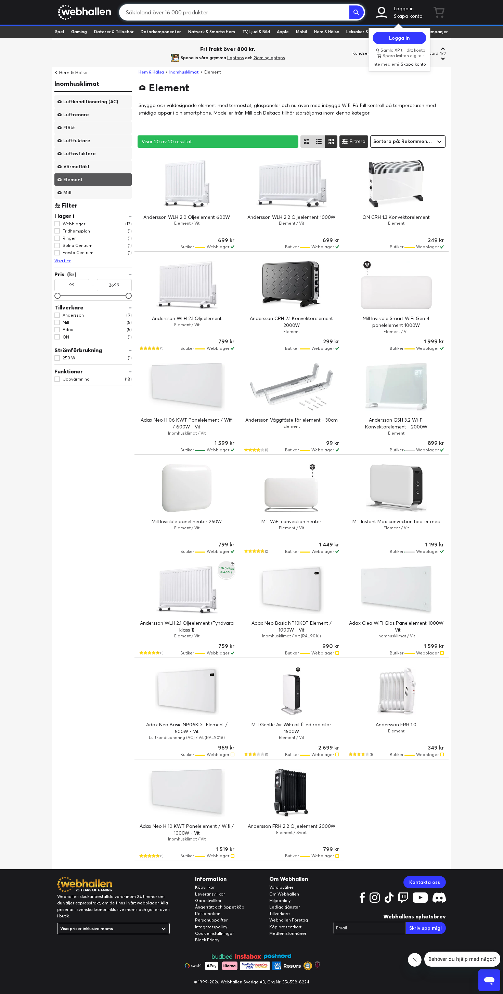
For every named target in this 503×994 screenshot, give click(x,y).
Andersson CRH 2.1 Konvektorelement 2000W (291, 321)
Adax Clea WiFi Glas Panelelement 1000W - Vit (396, 626)
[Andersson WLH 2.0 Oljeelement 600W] (186, 184)
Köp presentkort (285, 926)
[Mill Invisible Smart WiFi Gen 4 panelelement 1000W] (396, 285)
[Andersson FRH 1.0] (396, 691)
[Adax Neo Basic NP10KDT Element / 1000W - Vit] (291, 590)
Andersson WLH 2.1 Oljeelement (187, 318)
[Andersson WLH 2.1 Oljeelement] (186, 285)
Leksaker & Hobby (364, 31)
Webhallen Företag (288, 920)
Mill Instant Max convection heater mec (396, 521)
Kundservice (364, 53)
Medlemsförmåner (287, 933)
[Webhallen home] (83, 12)
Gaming (79, 31)
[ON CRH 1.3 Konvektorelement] (396, 184)
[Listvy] (306, 141)
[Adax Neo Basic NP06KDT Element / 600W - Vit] (186, 691)
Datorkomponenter (161, 31)
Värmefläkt (76, 166)
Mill (67, 192)
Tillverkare (279, 913)
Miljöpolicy (280, 900)
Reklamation (207, 913)
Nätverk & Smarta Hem (211, 31)
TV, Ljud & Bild (256, 31)
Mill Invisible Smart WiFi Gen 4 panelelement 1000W (396, 321)
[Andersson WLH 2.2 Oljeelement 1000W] (291, 184)
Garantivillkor (208, 900)
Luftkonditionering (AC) (90, 101)
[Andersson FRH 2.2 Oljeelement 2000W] (291, 793)
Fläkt (69, 127)
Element (72, 179)
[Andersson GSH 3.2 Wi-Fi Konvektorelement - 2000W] (396, 387)
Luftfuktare (76, 140)
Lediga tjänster (284, 907)
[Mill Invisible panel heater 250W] (186, 488)
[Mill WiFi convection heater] (291, 488)
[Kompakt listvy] (319, 141)
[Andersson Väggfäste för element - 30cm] (291, 387)
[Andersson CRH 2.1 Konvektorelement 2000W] (291, 285)
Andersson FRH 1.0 (396, 724)
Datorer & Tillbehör (114, 31)
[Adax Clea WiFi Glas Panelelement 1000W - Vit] (396, 590)
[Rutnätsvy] (331, 141)
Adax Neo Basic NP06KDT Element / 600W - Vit (187, 727)
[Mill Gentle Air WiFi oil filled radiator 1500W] (291, 691)
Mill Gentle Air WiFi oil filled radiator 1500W (291, 727)
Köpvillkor (205, 887)
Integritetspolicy (211, 926)
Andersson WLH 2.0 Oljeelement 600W (186, 217)
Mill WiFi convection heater (291, 521)
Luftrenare (76, 114)
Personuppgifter (211, 920)
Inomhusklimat (76, 84)
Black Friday (207, 939)
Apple (283, 31)
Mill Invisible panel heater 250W (187, 521)
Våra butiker (281, 887)
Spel (59, 31)
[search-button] (356, 12)
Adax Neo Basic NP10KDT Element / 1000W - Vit (292, 626)
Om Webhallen (284, 894)
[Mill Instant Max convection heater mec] (396, 488)
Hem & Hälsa (326, 31)
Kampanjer (436, 31)
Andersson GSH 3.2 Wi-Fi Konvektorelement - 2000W (396, 423)
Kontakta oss (424, 882)
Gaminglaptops (269, 57)
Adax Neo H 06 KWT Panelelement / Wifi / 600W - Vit (187, 423)
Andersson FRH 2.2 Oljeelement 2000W (291, 826)
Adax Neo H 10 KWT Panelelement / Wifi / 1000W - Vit (187, 829)
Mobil (301, 31)
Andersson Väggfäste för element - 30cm (291, 420)
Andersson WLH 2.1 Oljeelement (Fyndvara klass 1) (187, 626)
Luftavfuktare (79, 153)
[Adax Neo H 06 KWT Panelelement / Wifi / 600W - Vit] (186, 387)
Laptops (235, 57)
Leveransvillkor (210, 894)
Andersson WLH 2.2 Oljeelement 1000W (291, 217)
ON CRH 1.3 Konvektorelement (396, 217)
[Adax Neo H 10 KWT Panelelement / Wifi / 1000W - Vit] (186, 793)
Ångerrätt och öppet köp (219, 907)
